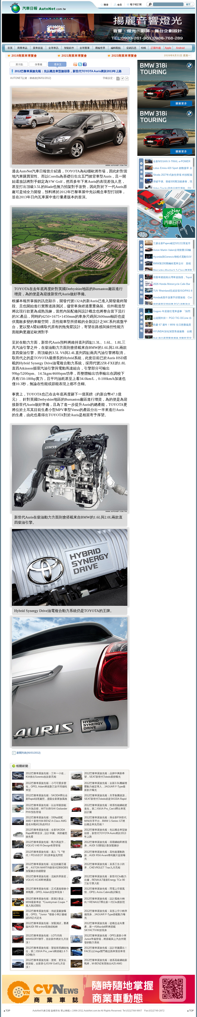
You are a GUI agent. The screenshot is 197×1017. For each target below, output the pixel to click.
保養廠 (38, 64)
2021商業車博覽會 (74, 55)
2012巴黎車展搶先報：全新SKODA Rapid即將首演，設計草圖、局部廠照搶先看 (46, 833)
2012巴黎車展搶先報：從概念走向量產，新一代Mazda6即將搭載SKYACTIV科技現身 (104, 927)
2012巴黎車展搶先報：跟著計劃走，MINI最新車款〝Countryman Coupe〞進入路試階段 (47, 902)
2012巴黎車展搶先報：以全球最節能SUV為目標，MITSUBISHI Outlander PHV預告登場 (46, 809)
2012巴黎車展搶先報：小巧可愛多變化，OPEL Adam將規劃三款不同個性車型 (46, 786)
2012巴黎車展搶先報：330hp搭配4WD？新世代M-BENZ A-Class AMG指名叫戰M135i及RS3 (46, 821)
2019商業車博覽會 (24, 55)
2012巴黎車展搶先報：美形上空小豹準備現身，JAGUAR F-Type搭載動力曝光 (105, 914)
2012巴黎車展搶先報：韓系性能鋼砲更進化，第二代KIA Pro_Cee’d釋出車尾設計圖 (105, 809)
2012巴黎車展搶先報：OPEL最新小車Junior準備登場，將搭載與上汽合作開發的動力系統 (105, 939)
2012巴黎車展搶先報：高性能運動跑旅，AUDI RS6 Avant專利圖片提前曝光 (104, 855)
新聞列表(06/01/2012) (28, 752)
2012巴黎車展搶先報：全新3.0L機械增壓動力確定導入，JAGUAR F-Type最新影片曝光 (105, 786)
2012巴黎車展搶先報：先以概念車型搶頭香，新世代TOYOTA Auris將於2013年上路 (105, 833)
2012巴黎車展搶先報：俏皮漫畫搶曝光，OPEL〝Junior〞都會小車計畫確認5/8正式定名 (46, 914)
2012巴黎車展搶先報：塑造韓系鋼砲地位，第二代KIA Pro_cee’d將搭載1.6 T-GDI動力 (47, 951)
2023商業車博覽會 (124, 55)
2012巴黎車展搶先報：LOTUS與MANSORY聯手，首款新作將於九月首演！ (47, 939)
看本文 (58, 64)
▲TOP (6, 1010)
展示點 (19, 64)
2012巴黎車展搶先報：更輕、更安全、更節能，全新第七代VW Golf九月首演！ (47, 963)
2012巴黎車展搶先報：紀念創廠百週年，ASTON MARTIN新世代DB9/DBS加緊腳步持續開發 (47, 867)
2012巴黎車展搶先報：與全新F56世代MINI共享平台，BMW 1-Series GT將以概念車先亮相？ (105, 821)
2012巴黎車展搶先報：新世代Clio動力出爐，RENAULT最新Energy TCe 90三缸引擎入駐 (105, 880)
